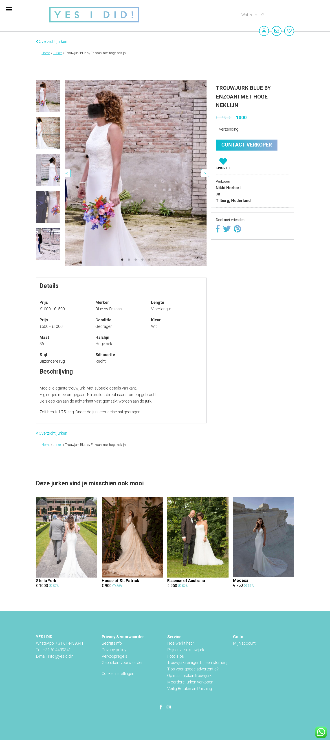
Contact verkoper (246, 145)
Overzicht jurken (52, 41)
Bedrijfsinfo (112, 643)
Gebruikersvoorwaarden (122, 662)
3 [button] (136, 259)
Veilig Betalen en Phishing (189, 688)
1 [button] (122, 259)
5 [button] (149, 259)
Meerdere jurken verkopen (190, 682)
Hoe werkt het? (180, 643)
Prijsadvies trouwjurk (185, 649)
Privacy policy (114, 649)
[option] (48, 96)
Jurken (57, 53)
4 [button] (142, 259)
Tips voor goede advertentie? (193, 669)
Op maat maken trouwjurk (189, 675)
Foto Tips (175, 656)
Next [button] (205, 173)
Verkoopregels (114, 656)
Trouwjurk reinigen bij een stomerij (197, 662)
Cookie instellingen (118, 673)
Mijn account (244, 643)
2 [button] (129, 259)
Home (46, 53)
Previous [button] (67, 173)
